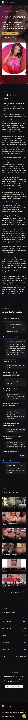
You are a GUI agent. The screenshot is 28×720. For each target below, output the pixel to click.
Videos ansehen (10, 33)
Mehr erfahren (9, 37)
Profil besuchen (14, 686)
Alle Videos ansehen (14, 592)
